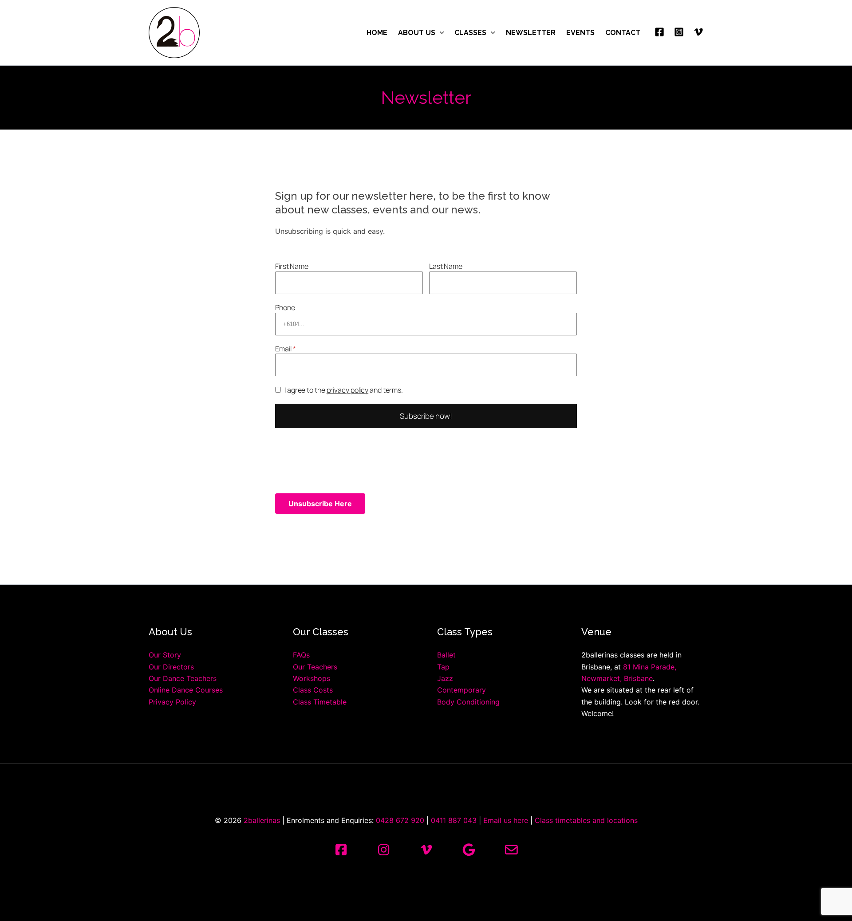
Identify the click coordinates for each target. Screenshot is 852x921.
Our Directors (171, 666)
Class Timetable (320, 701)
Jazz (445, 678)
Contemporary (461, 689)
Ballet (446, 654)
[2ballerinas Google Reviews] (469, 850)
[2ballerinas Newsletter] (511, 850)
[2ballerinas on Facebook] (341, 850)
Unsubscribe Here (320, 503)
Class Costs (313, 689)
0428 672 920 (400, 820)
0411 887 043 (454, 820)
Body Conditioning (468, 701)
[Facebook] (659, 32)
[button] (439, 33)
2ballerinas (262, 820)
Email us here (505, 820)
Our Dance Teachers (183, 678)
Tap (443, 666)
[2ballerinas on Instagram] (383, 850)
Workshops (311, 678)
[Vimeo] (698, 32)
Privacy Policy (172, 701)
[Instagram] (679, 32)
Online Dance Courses (186, 689)
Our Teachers (315, 666)
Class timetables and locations (586, 820)
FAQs (301, 654)
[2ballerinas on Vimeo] (426, 850)
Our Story (165, 654)
